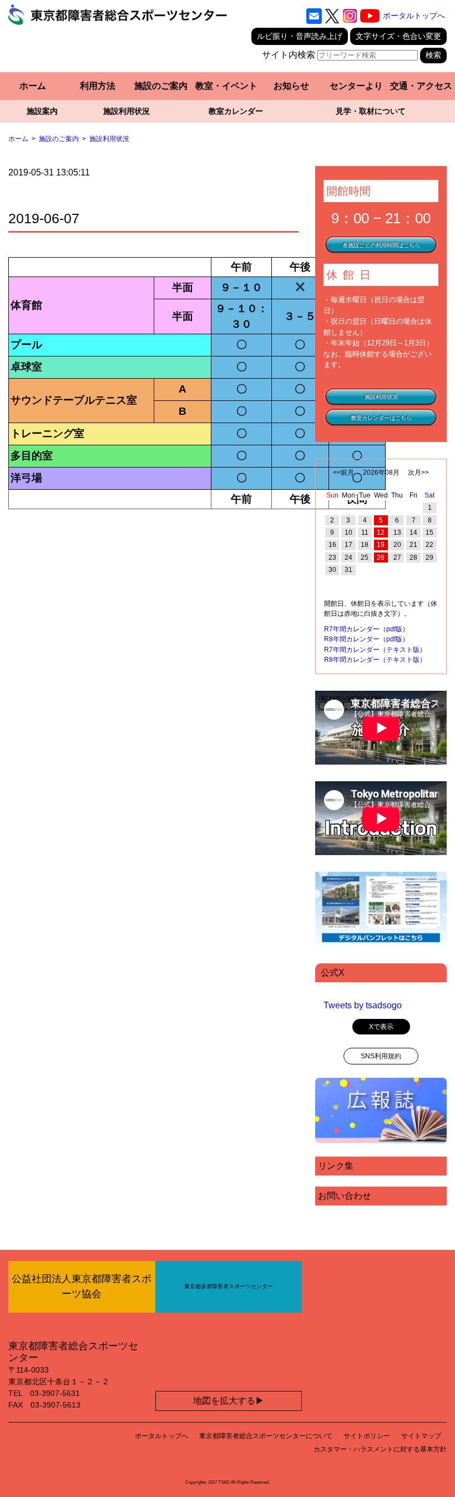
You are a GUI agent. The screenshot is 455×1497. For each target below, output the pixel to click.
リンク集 (335, 1166)
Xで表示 (381, 1027)
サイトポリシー (366, 1436)
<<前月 (343, 472)
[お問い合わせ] (314, 16)
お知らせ (291, 86)
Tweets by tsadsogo (362, 1005)
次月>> (418, 472)
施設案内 (42, 111)
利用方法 (97, 86)
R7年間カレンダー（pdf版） (366, 629)
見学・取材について (371, 111)
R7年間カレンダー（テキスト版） (375, 650)
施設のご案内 (161, 86)
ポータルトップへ (414, 15)
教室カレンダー (236, 111)
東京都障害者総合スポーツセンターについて (265, 1436)
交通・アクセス (421, 86)
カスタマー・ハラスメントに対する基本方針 (380, 1449)
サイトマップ (421, 1436)
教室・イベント (226, 86)
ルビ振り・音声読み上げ (299, 36)
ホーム (32, 86)
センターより (356, 86)
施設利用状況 (126, 111)
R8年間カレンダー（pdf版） (366, 639)
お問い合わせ (344, 1195)
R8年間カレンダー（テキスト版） (375, 660)
